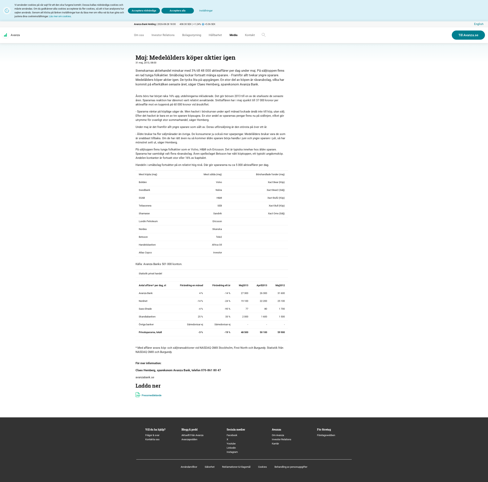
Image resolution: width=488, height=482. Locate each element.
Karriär (275, 443)
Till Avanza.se (468, 35)
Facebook (232, 435)
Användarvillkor (189, 466)
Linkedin (231, 447)
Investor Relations (281, 439)
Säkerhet (209, 466)
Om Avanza (278, 435)
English (478, 24)
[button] (205, 11)
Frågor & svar (152, 435)
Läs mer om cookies (60, 16)
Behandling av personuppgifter (290, 466)
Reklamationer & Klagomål (236, 466)
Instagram (232, 452)
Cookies (262, 466)
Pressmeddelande (151, 395)
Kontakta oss (152, 439)
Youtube (231, 443)
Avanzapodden (189, 439)
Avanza (15, 35)
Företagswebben (326, 435)
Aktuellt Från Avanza (192, 435)
